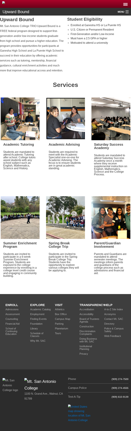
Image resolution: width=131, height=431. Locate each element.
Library (34, 328)
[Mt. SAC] (27, 3)
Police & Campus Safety (114, 330)
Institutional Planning (85, 347)
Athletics (59, 309)
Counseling (11, 318)
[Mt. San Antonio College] (80, 413)
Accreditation (86, 309)
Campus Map (62, 318)
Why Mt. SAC (38, 340)
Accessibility (86, 314)
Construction (86, 326)
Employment (37, 314)
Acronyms (110, 314)
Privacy (83, 353)
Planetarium (61, 328)
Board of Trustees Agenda (89, 320)
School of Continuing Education (11, 331)
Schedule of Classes (36, 334)
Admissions (12, 309)
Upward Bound (16, 11)
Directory (109, 323)
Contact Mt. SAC (113, 318)
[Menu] (125, 3)
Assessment (12, 314)
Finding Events (38, 318)
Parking (59, 323)
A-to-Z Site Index (113, 309)
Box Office (61, 314)
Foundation (36, 323)
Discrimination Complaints (87, 332)
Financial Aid (12, 323)
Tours (58, 333)
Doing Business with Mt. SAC (88, 340)
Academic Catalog (40, 309)
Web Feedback (112, 336)
